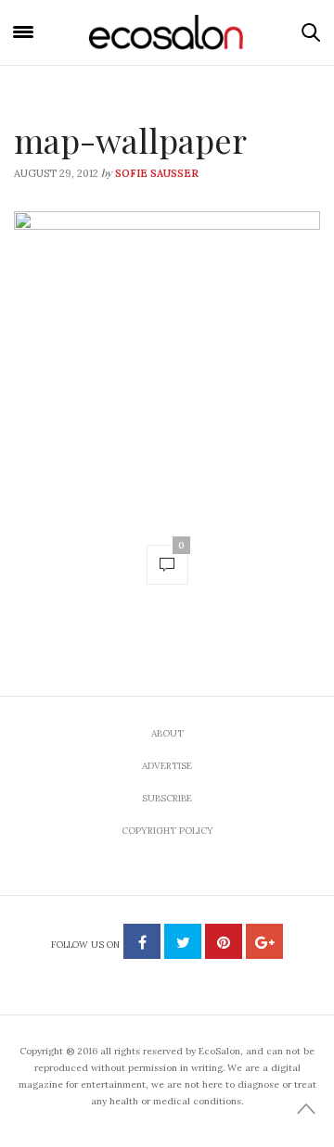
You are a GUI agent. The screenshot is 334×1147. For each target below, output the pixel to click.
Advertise (167, 766)
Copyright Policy (167, 831)
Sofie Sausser (157, 173)
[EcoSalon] (167, 32)
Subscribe (167, 798)
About (167, 733)
